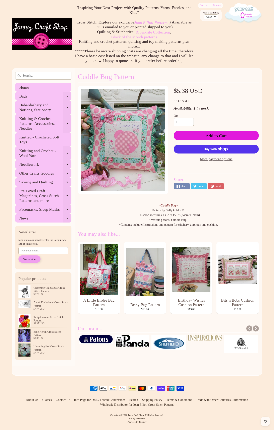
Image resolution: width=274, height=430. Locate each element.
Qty (176, 115)
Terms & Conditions (179, 400)
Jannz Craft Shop (136, 415)
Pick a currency (211, 12)
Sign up (217, 5)
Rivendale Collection (153, 32)
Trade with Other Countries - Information (222, 400)
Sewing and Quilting (45, 183)
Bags (45, 97)
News (45, 219)
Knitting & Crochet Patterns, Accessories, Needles (45, 123)
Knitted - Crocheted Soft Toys (39, 139)
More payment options (216, 159)
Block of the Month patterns (134, 37)
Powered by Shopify (137, 422)
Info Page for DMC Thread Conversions (99, 400)
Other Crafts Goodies (45, 174)
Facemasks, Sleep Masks (45, 210)
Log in (203, 5)
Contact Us (63, 400)
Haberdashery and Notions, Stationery (45, 107)
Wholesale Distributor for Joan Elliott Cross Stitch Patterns (137, 404)
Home (24, 87)
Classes (47, 400)
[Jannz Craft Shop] (42, 34)
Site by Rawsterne (137, 418)
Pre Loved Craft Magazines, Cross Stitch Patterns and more (45, 196)
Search (133, 400)
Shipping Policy (152, 400)
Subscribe (29, 259)
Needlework (45, 165)
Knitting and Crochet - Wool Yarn (45, 153)
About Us (32, 400)
